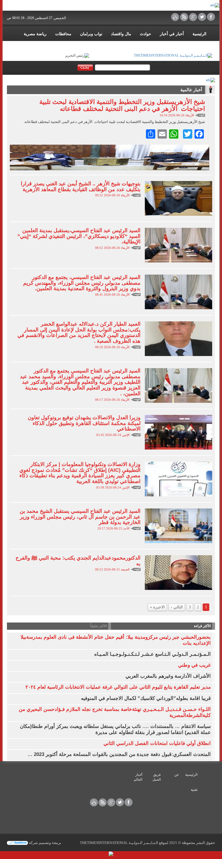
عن (176, 775)
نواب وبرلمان (91, 34)
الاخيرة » (157, 607)
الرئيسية (199, 34)
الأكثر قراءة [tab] (202, 626)
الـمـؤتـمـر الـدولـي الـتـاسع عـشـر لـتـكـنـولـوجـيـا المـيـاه (152, 654)
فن (174, 45)
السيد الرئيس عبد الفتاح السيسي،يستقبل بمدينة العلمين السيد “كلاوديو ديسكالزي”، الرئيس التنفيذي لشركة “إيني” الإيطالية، (78, 236)
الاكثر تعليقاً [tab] (98, 626)
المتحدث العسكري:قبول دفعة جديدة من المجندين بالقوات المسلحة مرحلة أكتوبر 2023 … (119, 754)
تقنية (194, 790)
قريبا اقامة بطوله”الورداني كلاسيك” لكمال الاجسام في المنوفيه (146, 698)
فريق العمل (156, 777)
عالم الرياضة (195, 45)
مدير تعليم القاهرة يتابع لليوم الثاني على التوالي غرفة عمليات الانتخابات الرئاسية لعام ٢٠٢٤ (118, 687)
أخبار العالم (138, 777)
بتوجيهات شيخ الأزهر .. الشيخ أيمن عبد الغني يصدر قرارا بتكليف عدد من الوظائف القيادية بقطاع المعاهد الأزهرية (80, 186)
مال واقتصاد (121, 34)
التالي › (177, 607)
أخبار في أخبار (172, 34)
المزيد (157, 45)
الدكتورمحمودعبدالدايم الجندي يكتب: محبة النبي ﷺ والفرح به (78, 561)
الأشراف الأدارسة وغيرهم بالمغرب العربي (168, 676)
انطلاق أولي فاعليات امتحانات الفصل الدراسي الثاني (157, 743)
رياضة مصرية (35, 34)
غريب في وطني (194, 665)
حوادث (145, 34)
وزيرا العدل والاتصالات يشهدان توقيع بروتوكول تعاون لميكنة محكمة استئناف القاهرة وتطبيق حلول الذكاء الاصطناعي (84, 423)
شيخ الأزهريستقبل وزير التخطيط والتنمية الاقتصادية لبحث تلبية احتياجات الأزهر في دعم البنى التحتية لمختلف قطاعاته (122, 105)
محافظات (63, 34)
